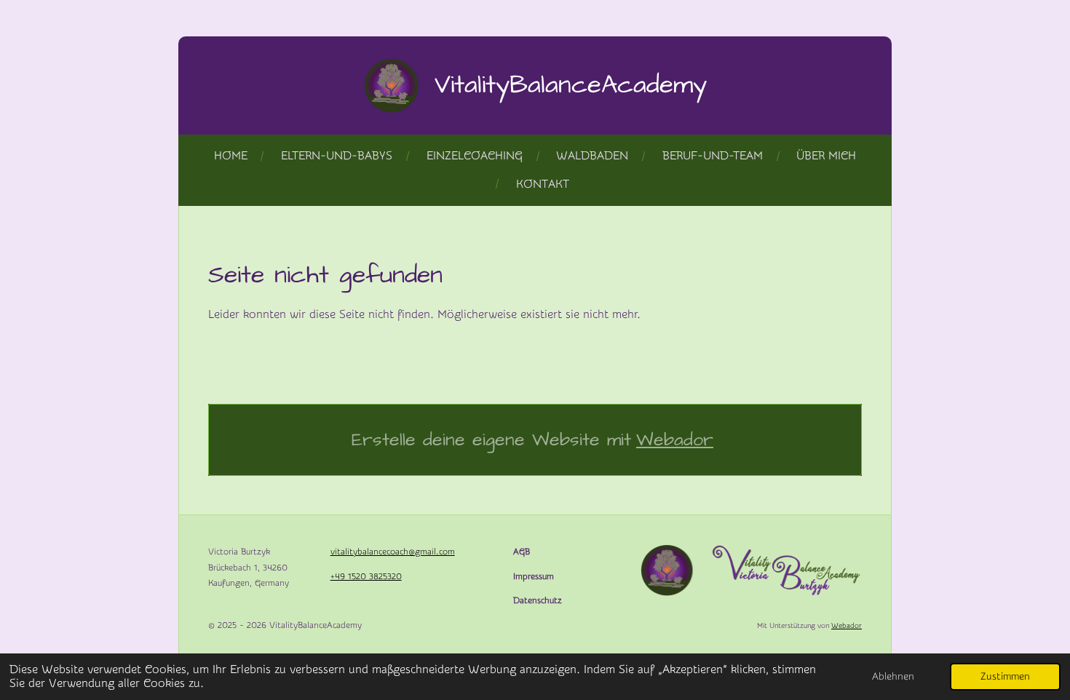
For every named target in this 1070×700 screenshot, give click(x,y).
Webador (674, 440)
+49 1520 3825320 (366, 576)
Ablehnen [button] (893, 676)
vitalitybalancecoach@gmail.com (392, 551)
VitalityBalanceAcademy (571, 85)
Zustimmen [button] (1005, 676)
